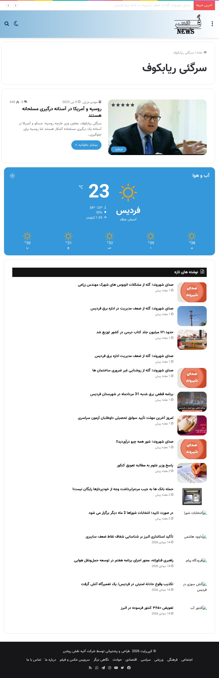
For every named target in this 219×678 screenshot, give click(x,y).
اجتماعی (187, 660)
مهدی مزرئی (90, 102)
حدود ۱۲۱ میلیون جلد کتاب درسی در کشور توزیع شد (134, 332)
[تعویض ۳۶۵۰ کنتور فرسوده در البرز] (192, 615)
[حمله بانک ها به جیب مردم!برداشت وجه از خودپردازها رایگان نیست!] (192, 497)
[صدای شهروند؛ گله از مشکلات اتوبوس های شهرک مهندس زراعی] (192, 292)
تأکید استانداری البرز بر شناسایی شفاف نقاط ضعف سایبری (129, 537)
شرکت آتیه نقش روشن (79, 651)
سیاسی (146, 660)
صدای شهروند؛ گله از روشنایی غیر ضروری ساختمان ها (132, 371)
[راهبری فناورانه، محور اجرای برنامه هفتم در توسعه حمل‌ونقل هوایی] (192, 568)
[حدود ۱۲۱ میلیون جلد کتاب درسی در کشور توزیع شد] (192, 340)
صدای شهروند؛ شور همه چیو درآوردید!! (144, 442)
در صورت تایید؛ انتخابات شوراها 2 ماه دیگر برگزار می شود (131, 513)
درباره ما (50, 660)
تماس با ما (33, 660)
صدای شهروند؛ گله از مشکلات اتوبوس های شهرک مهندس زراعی (125, 285)
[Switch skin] (16, 26)
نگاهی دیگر (101, 660)
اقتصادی (131, 660)
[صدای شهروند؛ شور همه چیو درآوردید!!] (192, 449)
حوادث (117, 660)
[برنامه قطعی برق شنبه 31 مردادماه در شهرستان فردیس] (192, 402)
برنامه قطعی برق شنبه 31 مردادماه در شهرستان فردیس (131, 394)
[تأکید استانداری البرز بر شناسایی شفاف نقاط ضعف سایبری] (192, 544)
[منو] (212, 26)
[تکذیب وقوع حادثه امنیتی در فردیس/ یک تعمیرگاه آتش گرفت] (192, 592)
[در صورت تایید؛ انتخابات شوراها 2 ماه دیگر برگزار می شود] (192, 520)
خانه (200, 52)
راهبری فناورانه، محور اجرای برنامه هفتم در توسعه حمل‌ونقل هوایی (123, 561)
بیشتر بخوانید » (86, 145)
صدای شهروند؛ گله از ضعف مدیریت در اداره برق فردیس (132, 309)
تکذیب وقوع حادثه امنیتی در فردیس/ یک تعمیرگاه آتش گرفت (127, 584)
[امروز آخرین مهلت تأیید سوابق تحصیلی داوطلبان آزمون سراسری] (192, 425)
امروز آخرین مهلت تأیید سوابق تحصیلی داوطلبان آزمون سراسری (125, 418)
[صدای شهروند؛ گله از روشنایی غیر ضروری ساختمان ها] (192, 378)
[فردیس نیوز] (187, 24)
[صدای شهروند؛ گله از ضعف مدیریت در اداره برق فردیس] (192, 316)
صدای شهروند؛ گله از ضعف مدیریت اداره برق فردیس (134, 356)
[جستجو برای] (6, 26)
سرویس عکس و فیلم (75, 660)
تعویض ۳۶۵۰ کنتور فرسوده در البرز (147, 608)
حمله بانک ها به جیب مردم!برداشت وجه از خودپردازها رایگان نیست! (122, 489)
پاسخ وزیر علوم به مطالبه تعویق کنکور (145, 466)
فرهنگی (172, 660)
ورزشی (158, 660)
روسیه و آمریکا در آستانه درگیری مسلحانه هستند (61, 112)
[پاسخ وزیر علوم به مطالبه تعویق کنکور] (192, 473)
